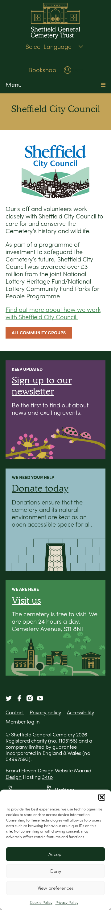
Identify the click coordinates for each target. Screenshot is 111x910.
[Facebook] (19, 698)
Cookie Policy (41, 902)
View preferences (55, 888)
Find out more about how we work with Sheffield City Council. (53, 313)
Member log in (23, 721)
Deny (55, 871)
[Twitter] (9, 698)
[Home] (55, 21)
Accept (55, 854)
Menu (14, 84)
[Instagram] (30, 698)
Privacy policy (45, 712)
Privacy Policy (67, 902)
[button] (102, 797)
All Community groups (39, 332)
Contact (15, 712)
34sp (47, 777)
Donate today (40, 488)
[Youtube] (40, 698)
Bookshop (42, 70)
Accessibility (80, 712)
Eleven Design (37, 770)
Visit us (26, 600)
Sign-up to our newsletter (42, 385)
